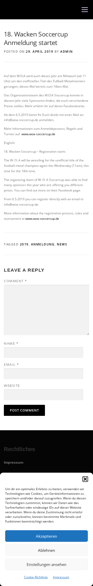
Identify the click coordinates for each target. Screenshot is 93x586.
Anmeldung (43, 244)
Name (11, 343)
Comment (15, 281)
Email (11, 364)
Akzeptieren (46, 536)
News (62, 244)
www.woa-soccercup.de (38, 134)
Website (12, 385)
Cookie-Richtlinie (36, 577)
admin (66, 51)
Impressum (61, 577)
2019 (24, 244)
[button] (85, 479)
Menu (84, 9)
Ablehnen (46, 550)
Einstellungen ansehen (46, 564)
